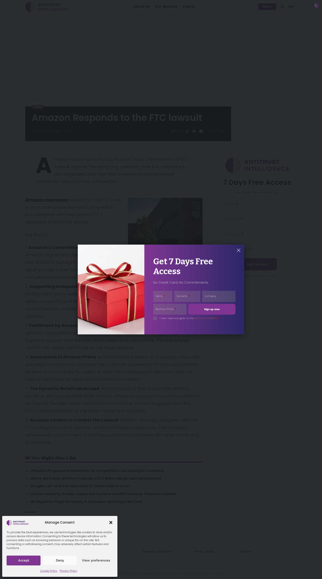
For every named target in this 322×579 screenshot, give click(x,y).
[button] (111, 522)
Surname (183, 296)
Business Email (166, 309)
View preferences (96, 560)
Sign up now (212, 309)
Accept (23, 560)
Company (212, 296)
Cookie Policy (48, 571)
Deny (60, 560)
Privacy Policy (68, 571)
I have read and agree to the (189, 318)
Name (160, 296)
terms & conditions (206, 318)
